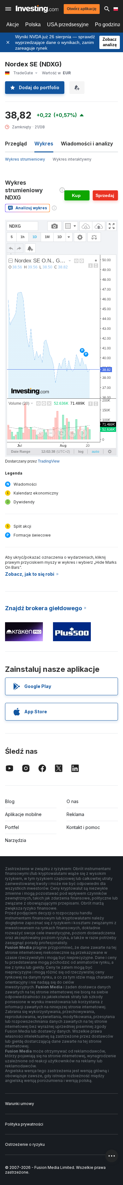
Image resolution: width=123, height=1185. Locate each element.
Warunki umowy (19, 1103)
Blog (10, 801)
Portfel (12, 827)
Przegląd (16, 143)
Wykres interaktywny (72, 159)
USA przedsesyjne (68, 24)
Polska (33, 24)
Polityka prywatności (24, 1124)
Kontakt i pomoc (83, 827)
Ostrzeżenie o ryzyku (25, 1144)
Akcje (12, 24)
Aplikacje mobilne (23, 814)
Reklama (75, 814)
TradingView (49, 461)
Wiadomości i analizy (87, 143)
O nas (73, 801)
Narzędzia (15, 840)
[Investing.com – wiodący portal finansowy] (37, 9)
